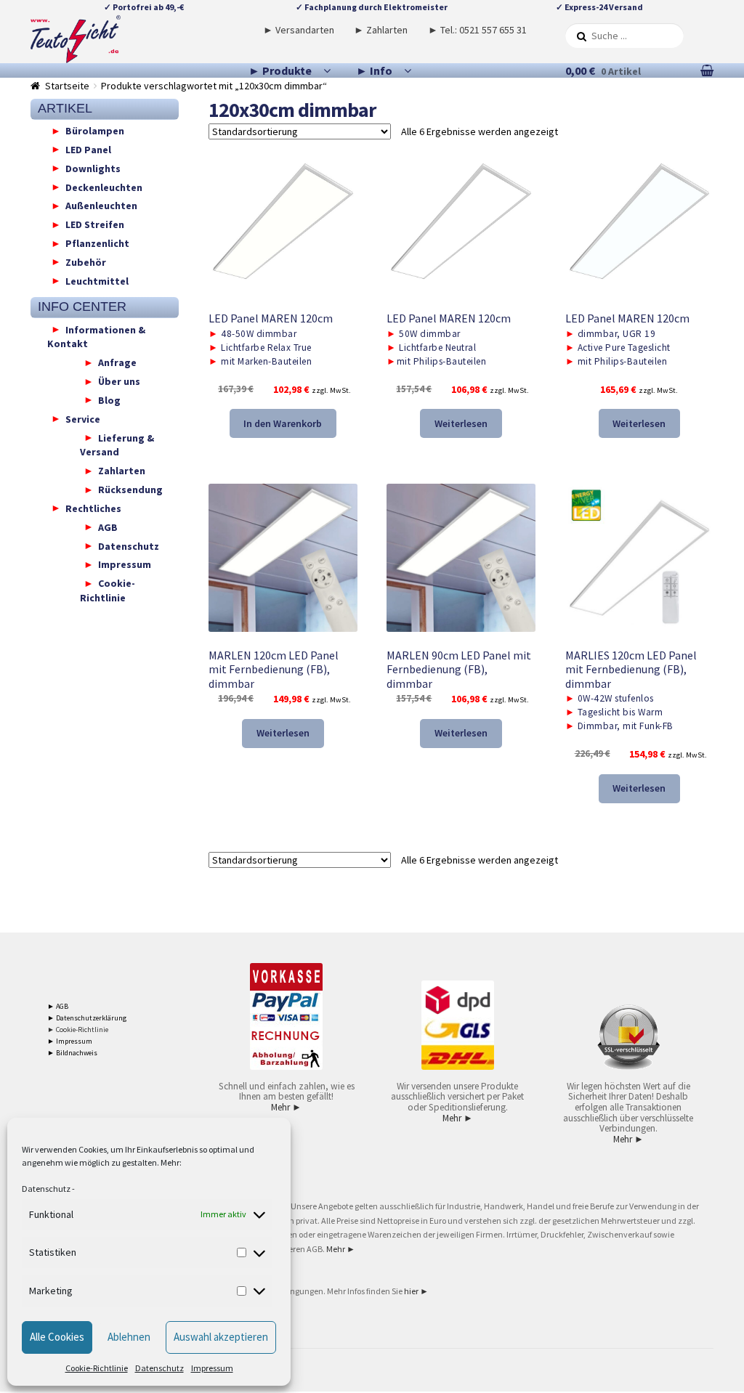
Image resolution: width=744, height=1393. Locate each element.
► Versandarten (298, 29)
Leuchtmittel (97, 280)
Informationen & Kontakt (96, 336)
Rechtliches (93, 507)
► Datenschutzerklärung (86, 1018)
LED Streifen (94, 224)
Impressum (212, 1367)
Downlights (93, 167)
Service (82, 418)
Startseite (67, 85)
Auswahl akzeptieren (221, 1337)
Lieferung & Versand (117, 444)
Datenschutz (46, 1188)
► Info (374, 70)
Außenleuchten (101, 205)
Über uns (119, 381)
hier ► (416, 1291)
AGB (108, 526)
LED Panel (88, 148)
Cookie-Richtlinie (96, 1367)
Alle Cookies (57, 1337)
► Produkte (280, 70)
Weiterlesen (461, 423)
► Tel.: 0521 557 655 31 (477, 29)
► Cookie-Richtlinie (77, 1029)
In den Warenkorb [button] (282, 423)
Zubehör (85, 261)
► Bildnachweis (72, 1052)
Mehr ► (286, 1107)
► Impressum (69, 1041)
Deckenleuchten (103, 186)
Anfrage (117, 362)
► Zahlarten (381, 29)
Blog (109, 399)
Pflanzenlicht (97, 243)
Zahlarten (121, 470)
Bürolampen (94, 130)
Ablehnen (129, 1337)
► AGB (57, 1006)
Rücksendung (130, 489)
